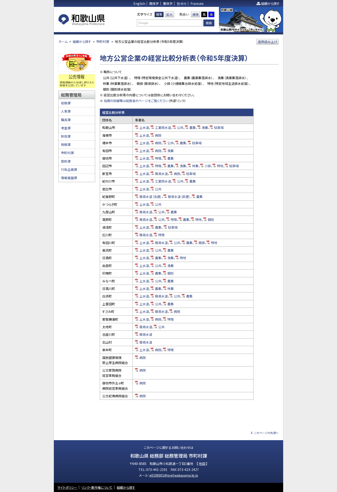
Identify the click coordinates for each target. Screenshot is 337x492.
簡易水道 (161, 173)
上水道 (144, 127)
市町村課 (102, 41)
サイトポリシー (67, 487)
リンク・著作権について (97, 487)
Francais (197, 3)
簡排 (202, 242)
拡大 (169, 14)
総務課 (66, 103)
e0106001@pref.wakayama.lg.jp (173, 475)
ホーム (63, 41)
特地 (220, 166)
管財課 (66, 161)
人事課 (66, 111)
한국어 (181, 3)
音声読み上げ (267, 41)
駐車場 (219, 127)
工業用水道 (163, 127)
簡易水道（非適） (179, 196)
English (139, 3)
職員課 (66, 119)
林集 (195, 166)
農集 (192, 127)
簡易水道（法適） (150, 196)
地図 (202, 463)
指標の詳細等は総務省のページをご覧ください (135, 100)
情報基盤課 (69, 177)
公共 (180, 127)
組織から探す (270, 3)
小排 (207, 166)
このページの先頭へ (266, 433)
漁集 (205, 127)
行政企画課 (69, 169)
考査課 (66, 128)
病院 (158, 135)
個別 (211, 219)
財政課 (66, 136)
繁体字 (168, 3)
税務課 (66, 144)
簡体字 (154, 3)
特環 (158, 158)
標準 (159, 14)
